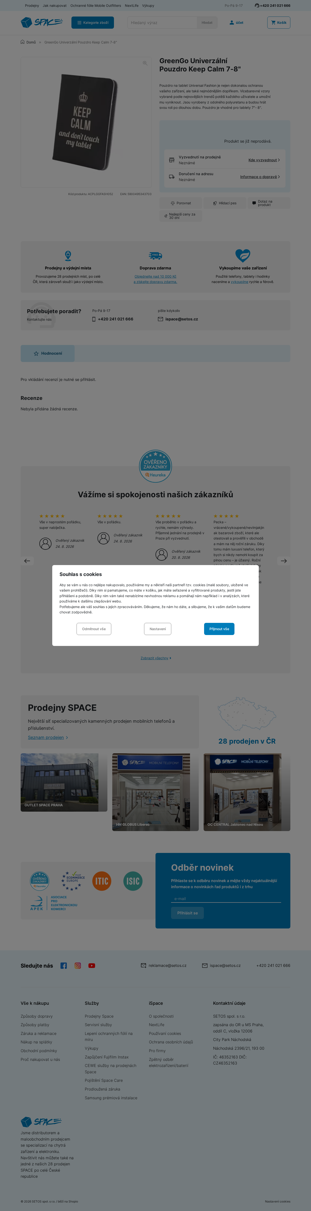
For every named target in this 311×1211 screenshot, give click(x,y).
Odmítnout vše (94, 629)
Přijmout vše (219, 629)
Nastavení (158, 629)
